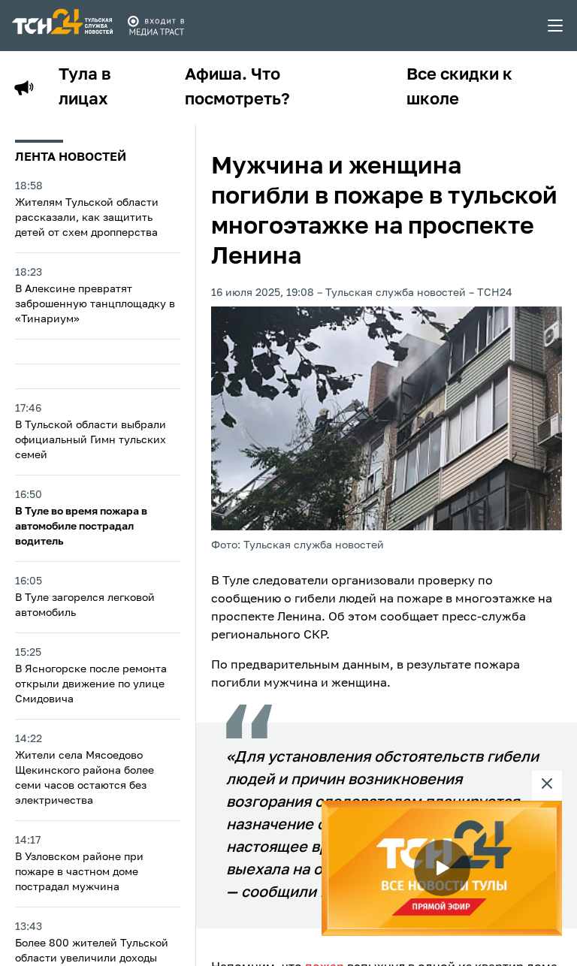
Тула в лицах (85, 87)
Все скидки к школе (459, 87)
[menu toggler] (556, 26)
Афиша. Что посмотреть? (237, 87)
